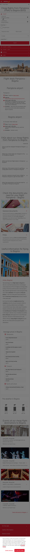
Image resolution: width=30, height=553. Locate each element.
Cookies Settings (9, 550)
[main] (15, 545)
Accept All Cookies (19, 550)
